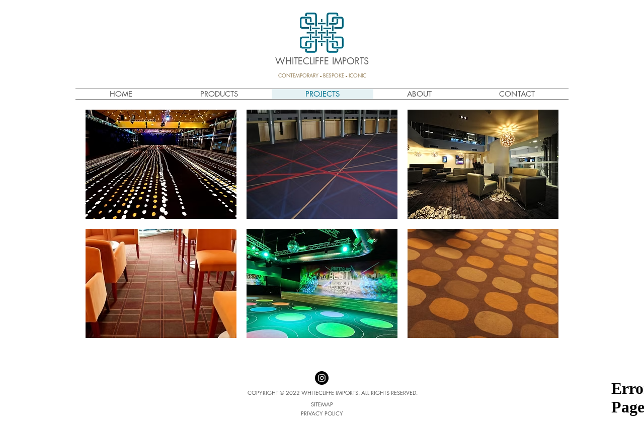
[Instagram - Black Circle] (322, 378)
